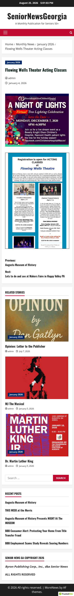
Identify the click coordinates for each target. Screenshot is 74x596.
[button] (5, 32)
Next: (35, 274)
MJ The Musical (14, 403)
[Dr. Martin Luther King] (37, 435)
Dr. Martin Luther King (19, 461)
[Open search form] (71, 32)
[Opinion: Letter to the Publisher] (37, 320)
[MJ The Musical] (37, 378)
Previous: (20, 262)
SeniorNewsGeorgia (37, 16)
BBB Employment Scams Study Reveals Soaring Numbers (36, 543)
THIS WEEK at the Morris (18, 510)
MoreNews (52, 587)
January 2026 (13, 62)
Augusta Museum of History (20, 502)
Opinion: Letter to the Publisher (25, 346)
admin (12, 78)
